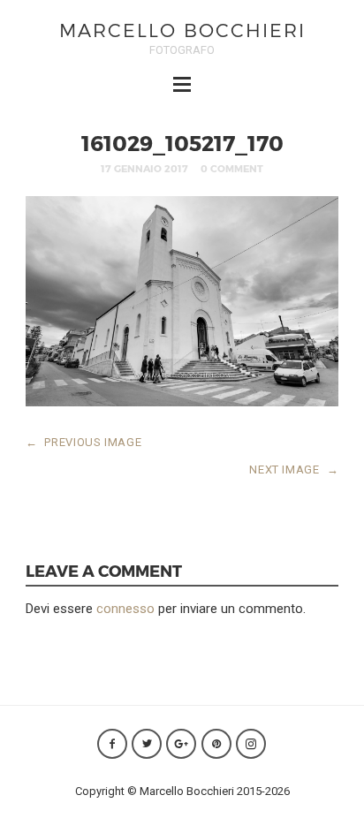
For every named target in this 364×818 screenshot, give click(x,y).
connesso (125, 609)
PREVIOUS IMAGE (84, 442)
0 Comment (232, 168)
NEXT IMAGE (293, 469)
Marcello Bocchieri (182, 30)
